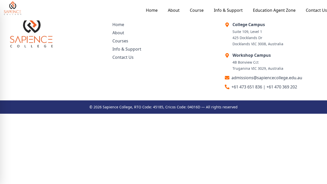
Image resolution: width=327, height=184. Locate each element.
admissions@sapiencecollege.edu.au (266, 77)
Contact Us (316, 10)
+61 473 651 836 (246, 87)
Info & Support (228, 10)
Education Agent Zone (274, 10)
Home (152, 10)
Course (197, 10)
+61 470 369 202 (281, 87)
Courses (120, 41)
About (174, 10)
